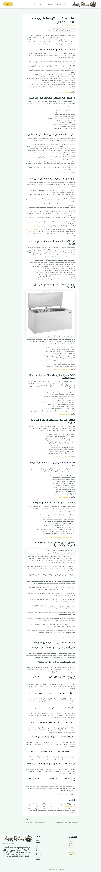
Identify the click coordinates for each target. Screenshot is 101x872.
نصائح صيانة (50, 4)
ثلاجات (73, 844)
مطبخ (72, 852)
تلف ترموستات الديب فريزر (64, 497)
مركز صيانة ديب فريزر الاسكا (33, 229)
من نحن (42, 4)
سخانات (73, 848)
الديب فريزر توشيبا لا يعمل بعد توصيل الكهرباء (59, 537)
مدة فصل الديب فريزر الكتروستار (62, 369)
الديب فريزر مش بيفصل (65, 414)
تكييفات (73, 841)
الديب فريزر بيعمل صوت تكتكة (63, 794)
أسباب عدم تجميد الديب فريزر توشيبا (61, 172)
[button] (56, 4)
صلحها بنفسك (68, 806)
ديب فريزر (73, 846)
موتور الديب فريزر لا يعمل (64, 92)
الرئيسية (65, 4)
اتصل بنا (36, 4)
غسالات (73, 850)
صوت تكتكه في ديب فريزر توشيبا (62, 456)
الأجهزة (59, 4)
